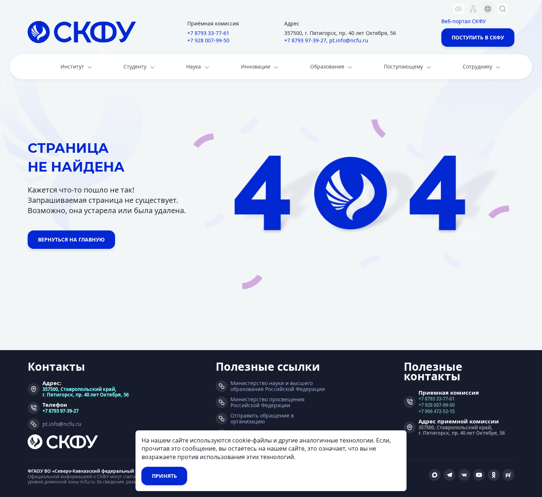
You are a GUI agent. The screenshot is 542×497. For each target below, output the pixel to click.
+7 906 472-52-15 (436, 411)
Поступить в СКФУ (478, 37)
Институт (72, 66)
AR (483, 53)
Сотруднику (477, 66)
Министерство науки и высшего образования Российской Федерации (277, 386)
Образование (327, 66)
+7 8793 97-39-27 (305, 40)
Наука (193, 66)
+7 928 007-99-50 (208, 40)
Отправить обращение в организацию (262, 418)
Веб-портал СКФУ (463, 21)
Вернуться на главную (71, 239)
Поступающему (403, 66)
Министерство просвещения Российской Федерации (267, 402)
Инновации (255, 66)
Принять (164, 475)
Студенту (135, 66)
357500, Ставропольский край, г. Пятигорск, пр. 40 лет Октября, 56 (85, 392)
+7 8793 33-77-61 (208, 32)
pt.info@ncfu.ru (348, 40)
